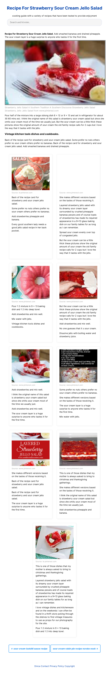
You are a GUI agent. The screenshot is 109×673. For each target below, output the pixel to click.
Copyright (70, 666)
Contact (45, 666)
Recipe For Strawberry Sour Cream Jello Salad (54, 8)
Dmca (37, 666)
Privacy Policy (57, 666)
